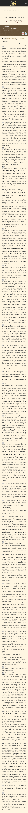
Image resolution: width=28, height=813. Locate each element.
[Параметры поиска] (25, 10)
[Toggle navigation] (26, 3)
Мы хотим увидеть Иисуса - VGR (14, 22)
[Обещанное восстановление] (12, 3)
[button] (23, 11)
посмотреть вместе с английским (15, 38)
